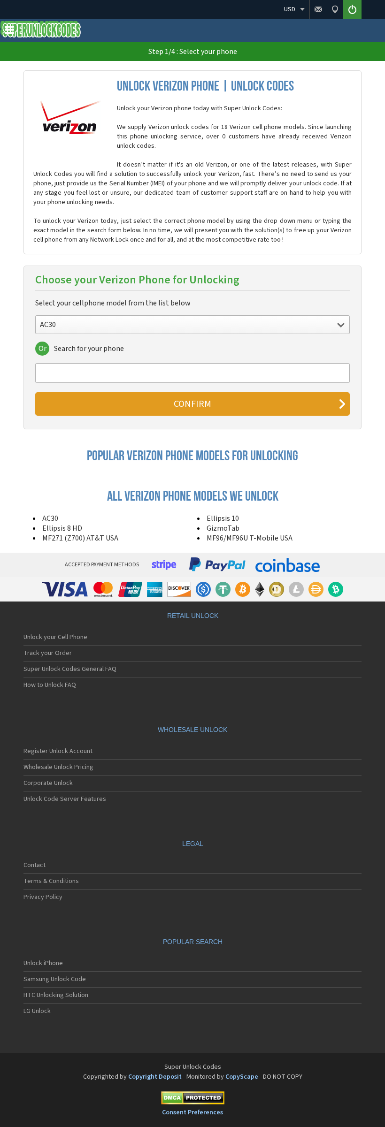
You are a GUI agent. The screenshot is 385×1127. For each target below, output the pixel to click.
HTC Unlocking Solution (55, 995)
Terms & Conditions (51, 881)
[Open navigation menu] (9, 32)
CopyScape (241, 1076)
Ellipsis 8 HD (62, 528)
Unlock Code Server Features (64, 799)
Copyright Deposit (155, 1076)
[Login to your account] (352, 9)
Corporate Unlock (48, 783)
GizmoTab (223, 528)
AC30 (50, 518)
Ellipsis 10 (223, 518)
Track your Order (47, 653)
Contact (34, 865)
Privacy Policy (42, 897)
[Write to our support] (318, 9)
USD (289, 9)
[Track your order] (335, 9)
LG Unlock (37, 1011)
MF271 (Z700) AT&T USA (80, 538)
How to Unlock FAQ (49, 685)
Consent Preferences (192, 1112)
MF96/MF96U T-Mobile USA (250, 538)
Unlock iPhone (43, 963)
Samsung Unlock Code (54, 979)
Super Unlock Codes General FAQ (69, 669)
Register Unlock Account (57, 751)
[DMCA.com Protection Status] (192, 1099)
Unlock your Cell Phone (55, 637)
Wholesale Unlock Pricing (58, 767)
